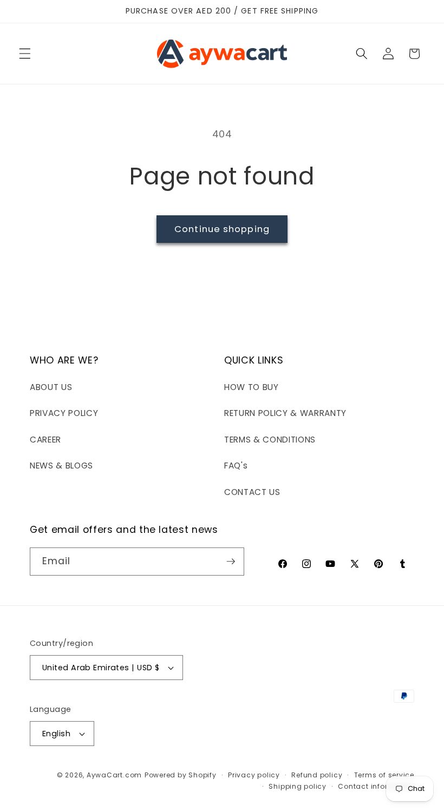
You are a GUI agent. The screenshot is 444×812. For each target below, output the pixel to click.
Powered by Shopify (181, 775)
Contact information (376, 786)
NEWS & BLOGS (61, 465)
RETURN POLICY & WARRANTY (285, 413)
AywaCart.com (114, 775)
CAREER (45, 439)
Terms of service (384, 775)
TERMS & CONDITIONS (270, 439)
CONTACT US (252, 492)
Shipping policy (298, 786)
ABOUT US (51, 387)
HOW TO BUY (251, 387)
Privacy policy (254, 775)
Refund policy (316, 775)
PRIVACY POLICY (64, 413)
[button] (25, 54)
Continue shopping (222, 229)
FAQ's (235, 465)
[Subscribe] (231, 561)
